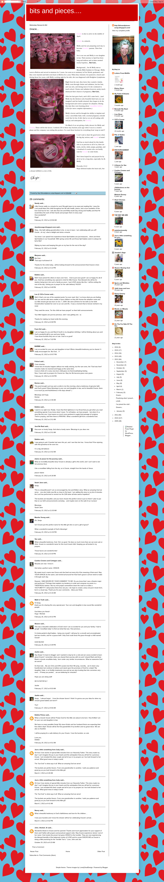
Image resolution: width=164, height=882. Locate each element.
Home (68, 851)
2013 (117, 356)
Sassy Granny (119, 293)
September (120, 371)
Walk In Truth (40, 600)
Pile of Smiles (119, 135)
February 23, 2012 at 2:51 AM (45, 419)
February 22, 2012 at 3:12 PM (45, 268)
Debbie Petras (40, 715)
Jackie (37, 652)
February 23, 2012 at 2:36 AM (45, 400)
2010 (117, 418)
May (118, 383)
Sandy (37, 203)
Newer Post (34, 851)
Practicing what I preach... (125, 398)
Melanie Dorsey (120, 194)
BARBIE (37, 346)
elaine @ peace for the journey (46, 459)
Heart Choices (119, 200)
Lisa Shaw (118, 114)
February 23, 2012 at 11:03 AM (46, 510)
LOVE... (118, 401)
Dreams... (119, 407)
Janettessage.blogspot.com (45, 227)
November (120, 365)
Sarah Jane (39, 482)
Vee (36, 539)
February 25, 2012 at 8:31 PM (45, 617)
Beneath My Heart (121, 109)
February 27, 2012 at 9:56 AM (45, 708)
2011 (116, 415)
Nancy (37, 810)
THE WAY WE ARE (121, 215)
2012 (117, 359)
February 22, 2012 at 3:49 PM (45, 287)
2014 (117, 353)
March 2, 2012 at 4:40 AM (44, 773)
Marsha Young (40, 517)
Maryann (38, 255)
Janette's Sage (120, 252)
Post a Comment (38, 847)
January (119, 411)
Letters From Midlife (122, 73)
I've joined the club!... (123, 404)
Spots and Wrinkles (121, 283)
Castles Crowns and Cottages (46, 561)
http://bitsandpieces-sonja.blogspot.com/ (122, 27)
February (119, 392)
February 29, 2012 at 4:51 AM (45, 743)
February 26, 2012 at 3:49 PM (45, 645)
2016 (117, 347)
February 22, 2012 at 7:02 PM (45, 339)
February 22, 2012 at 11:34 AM (46, 248)
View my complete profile (121, 30)
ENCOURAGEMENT (121, 150)
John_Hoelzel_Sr (41, 828)
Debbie (37, 275)
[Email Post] (75, 193)
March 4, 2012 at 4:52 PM (44, 821)
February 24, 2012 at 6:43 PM (45, 554)
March (118, 389)
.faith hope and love (122, 288)
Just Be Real (39, 426)
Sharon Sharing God (122, 268)
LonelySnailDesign (86, 867)
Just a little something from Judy (47, 749)
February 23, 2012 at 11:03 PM (46, 532)
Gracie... (119, 395)
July (118, 377)
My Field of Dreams (121, 94)
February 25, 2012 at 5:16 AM (45, 593)
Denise (37, 383)
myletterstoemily (120, 230)
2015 (117, 350)
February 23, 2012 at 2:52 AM (45, 452)
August (119, 374)
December (120, 362)
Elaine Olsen (119, 88)
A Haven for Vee (120, 165)
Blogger (105, 867)
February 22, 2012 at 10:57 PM (46, 354)
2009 (117, 421)
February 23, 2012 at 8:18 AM (45, 476)
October (119, 368)
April (118, 386)
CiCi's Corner (119, 119)
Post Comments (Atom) (47, 855)
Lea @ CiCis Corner (42, 294)
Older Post (101, 851)
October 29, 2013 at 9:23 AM (45, 842)
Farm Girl (38, 329)
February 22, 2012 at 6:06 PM (45, 322)
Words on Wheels (121, 309)
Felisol (37, 361)
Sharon (37, 624)
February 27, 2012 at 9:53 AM (45, 688)
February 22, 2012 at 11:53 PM (46, 376)
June (118, 380)
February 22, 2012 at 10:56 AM (46, 220)
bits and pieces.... (56, 11)
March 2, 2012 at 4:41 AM (44, 803)
